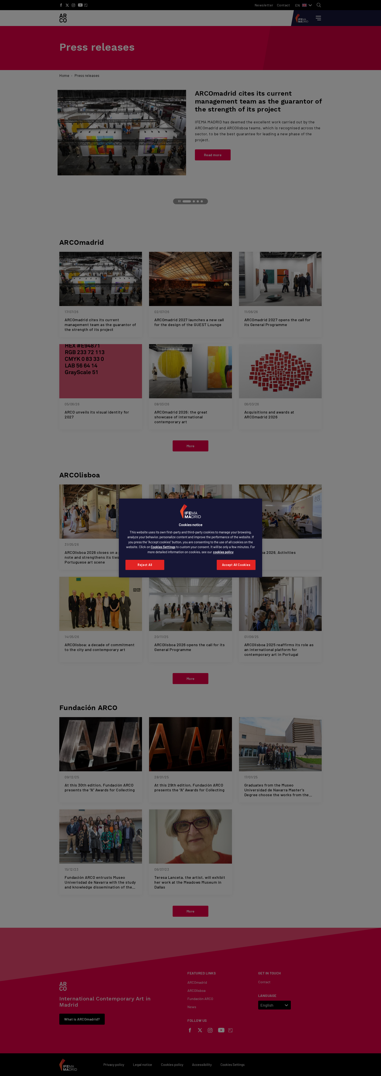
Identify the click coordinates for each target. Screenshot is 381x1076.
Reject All (145, 565)
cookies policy (223, 552)
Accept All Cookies (236, 565)
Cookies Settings (163, 547)
